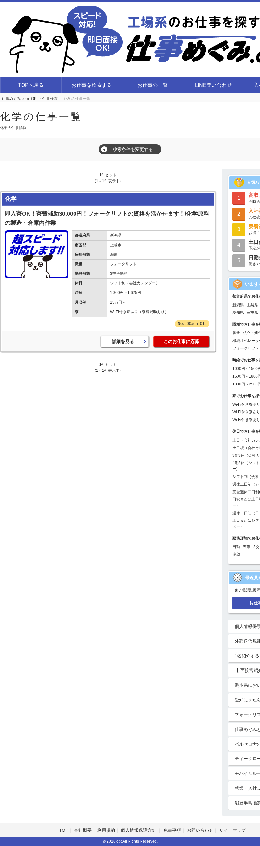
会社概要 (83, 830)
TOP (63, 830)
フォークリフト (245, 348)
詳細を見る (123, 341)
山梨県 (252, 305)
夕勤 (236, 554)
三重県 (252, 312)
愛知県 (238, 312)
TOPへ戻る (31, 85)
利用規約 (106, 830)
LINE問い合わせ (213, 85)
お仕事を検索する (91, 85)
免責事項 (172, 830)
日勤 (236, 547)
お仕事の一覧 (152, 85)
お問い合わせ (200, 830)
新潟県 (238, 305)
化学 (11, 199)
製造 (236, 333)
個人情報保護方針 (139, 830)
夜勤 (246, 547)
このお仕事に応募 (181, 341)
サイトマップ (232, 830)
